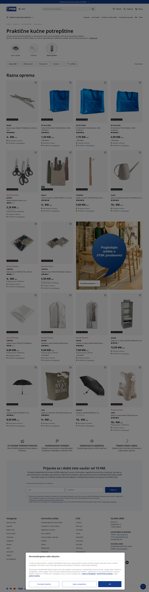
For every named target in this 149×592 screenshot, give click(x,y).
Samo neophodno (79, 584)
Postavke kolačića (44, 584)
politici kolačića (34, 576)
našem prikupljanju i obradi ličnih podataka (97, 574)
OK (110, 584)
